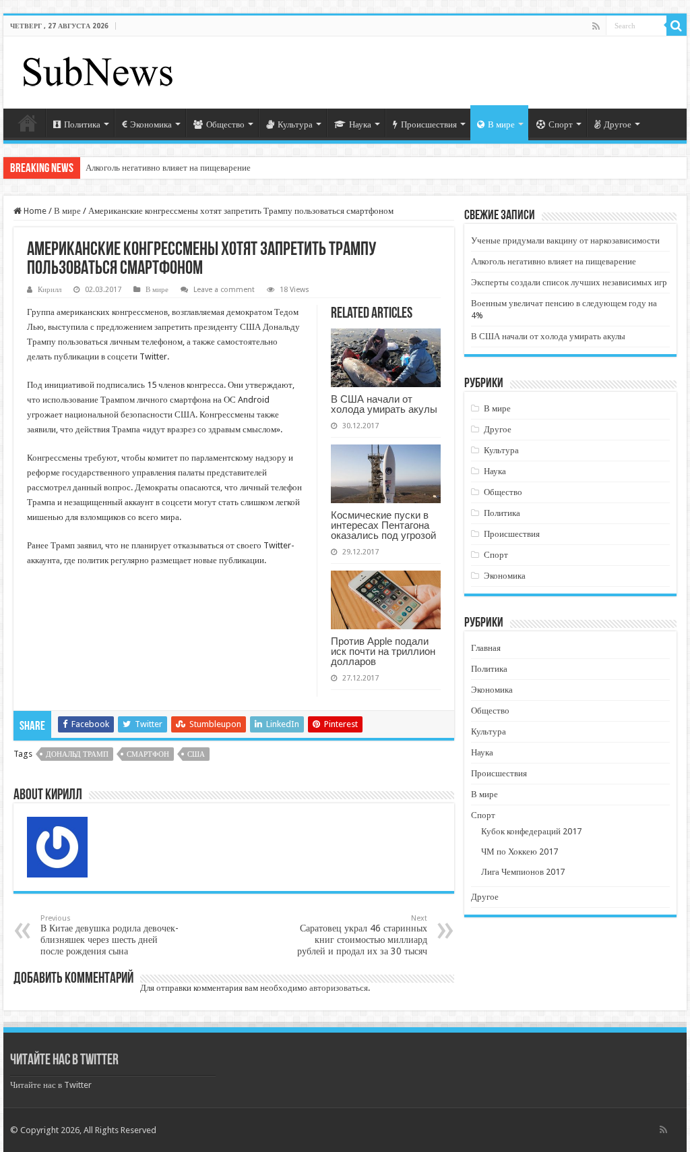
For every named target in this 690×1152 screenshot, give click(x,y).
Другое (617, 124)
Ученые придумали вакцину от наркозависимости (565, 240)
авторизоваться (338, 988)
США (196, 754)
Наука (360, 124)
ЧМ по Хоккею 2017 (519, 851)
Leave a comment (224, 289)
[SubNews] (97, 70)
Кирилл (49, 289)
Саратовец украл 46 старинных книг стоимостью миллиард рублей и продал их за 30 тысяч (362, 935)
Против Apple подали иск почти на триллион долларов (383, 651)
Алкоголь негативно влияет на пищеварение (168, 168)
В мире (501, 124)
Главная (27, 123)
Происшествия (429, 124)
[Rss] (596, 26)
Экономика (151, 124)
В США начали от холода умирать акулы (384, 404)
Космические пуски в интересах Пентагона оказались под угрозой (383, 525)
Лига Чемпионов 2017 (523, 872)
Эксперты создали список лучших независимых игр (569, 282)
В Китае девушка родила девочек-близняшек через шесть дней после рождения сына (109, 935)
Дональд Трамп (77, 754)
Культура (295, 124)
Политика (82, 124)
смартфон (148, 754)
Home (34, 211)
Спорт (560, 124)
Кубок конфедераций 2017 (531, 831)
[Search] (676, 26)
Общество (225, 124)
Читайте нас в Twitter (64, 1060)
